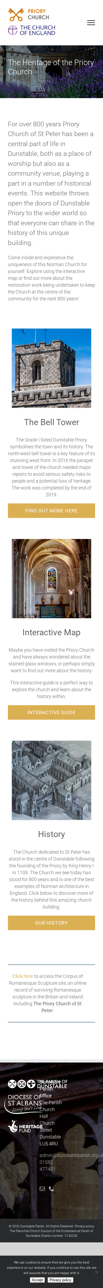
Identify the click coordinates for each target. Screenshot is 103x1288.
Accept (37, 1280)
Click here (22, 976)
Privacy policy (84, 1226)
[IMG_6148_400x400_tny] (51, 331)
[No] (96, 1272)
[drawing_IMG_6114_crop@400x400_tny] (51, 743)
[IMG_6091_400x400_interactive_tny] (51, 541)
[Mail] (42, 1188)
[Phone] (51, 1188)
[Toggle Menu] (91, 22)
